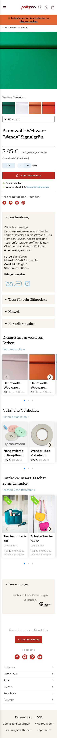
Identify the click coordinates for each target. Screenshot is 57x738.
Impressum (44, 730)
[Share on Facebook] (4, 203)
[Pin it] (11, 203)
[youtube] (39, 656)
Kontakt (9, 700)
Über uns (9, 667)
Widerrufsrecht (44, 723)
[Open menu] (4, 7)
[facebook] (17, 656)
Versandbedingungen (38, 187)
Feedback (10, 693)
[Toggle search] (40, 7)
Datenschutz (23, 717)
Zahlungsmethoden (19, 730)
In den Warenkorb (30, 175)
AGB (39, 717)
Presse (8, 687)
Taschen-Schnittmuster (17, 489)
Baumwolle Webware (15, 27)
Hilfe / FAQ (10, 674)
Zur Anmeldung (30, 639)
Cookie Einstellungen (16, 723)
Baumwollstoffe (12, 349)
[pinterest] (32, 656)
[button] (53, 7)
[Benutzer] (46, 7)
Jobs (7, 680)
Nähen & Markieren (14, 416)
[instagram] (24, 656)
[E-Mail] (17, 203)
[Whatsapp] (23, 203)
